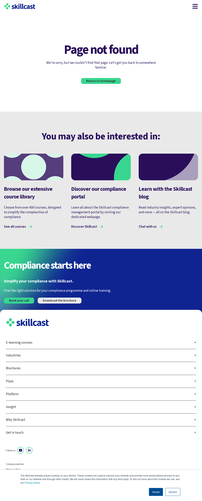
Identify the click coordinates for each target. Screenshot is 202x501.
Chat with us (148, 226)
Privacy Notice (32, 482)
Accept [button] (156, 491)
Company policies (15, 464)
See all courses (15, 226)
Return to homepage (101, 81)
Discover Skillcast (84, 226)
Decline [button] (173, 491)
